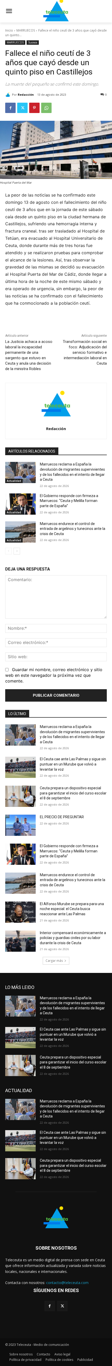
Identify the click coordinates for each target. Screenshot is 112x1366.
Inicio (9, 30)
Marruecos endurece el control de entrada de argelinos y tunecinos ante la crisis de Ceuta (72, 529)
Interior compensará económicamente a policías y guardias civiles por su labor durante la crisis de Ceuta (73, 938)
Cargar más (54, 960)
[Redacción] (8, 94)
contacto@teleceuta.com (67, 1282)
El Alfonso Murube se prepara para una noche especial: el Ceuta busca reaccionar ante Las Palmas (72, 909)
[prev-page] (8, 551)
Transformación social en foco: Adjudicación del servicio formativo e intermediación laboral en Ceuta (85, 352)
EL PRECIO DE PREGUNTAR (62, 817)
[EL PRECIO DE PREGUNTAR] (20, 825)
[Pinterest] (34, 108)
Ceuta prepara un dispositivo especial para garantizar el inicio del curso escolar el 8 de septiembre (73, 793)
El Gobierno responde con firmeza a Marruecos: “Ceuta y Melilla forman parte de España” (69, 501)
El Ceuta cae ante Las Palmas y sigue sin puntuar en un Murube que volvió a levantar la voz (73, 764)
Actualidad (14, 481)
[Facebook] (10, 108)
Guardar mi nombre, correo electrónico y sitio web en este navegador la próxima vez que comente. (53, 675)
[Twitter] (22, 108)
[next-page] (17, 551)
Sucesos (32, 42)
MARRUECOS (25, 30)
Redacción (26, 94)
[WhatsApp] (46, 108)
